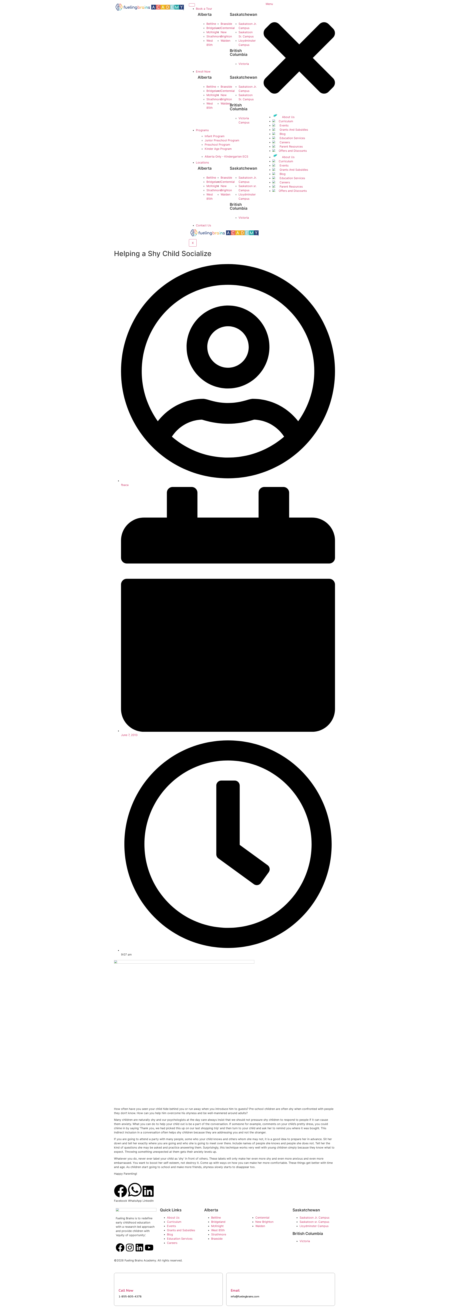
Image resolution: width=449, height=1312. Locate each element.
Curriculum (286, 121)
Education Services (292, 138)
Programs (202, 130)
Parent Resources (291, 146)
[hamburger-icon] (192, 4)
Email (235, 1290)
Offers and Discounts (293, 150)
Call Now (126, 1290)
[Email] (235, 1281)
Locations (202, 162)
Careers (284, 142)
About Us (287, 117)
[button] (299, 109)
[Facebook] (120, 1247)
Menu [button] (269, 4)
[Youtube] (149, 1247)
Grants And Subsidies (293, 129)
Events (284, 125)
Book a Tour (204, 8)
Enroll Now (203, 71)
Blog (282, 134)
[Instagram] (129, 1247)
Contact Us (203, 225)
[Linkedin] (139, 1247)
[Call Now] (123, 1281)
